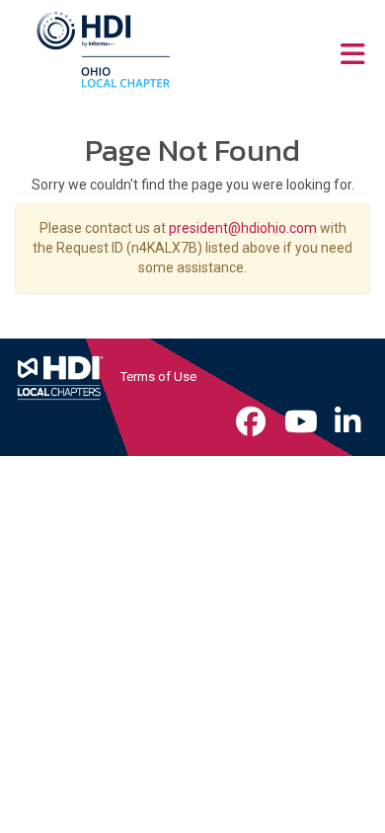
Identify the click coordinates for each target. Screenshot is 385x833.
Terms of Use (158, 376)
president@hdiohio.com (243, 228)
